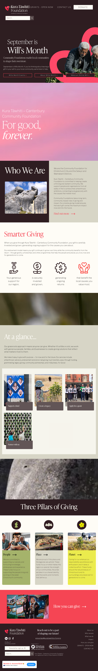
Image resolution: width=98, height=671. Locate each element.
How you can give (87, 642)
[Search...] (32, 18)
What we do (89, 636)
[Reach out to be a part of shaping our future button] (48, 631)
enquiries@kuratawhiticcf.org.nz (48, 638)
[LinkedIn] (6, 638)
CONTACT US (88, 649)
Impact (91, 639)
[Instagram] (9, 638)
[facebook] (12, 638)
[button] (9, 7)
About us (90, 630)
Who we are (89, 633)
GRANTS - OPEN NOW (85, 645)
